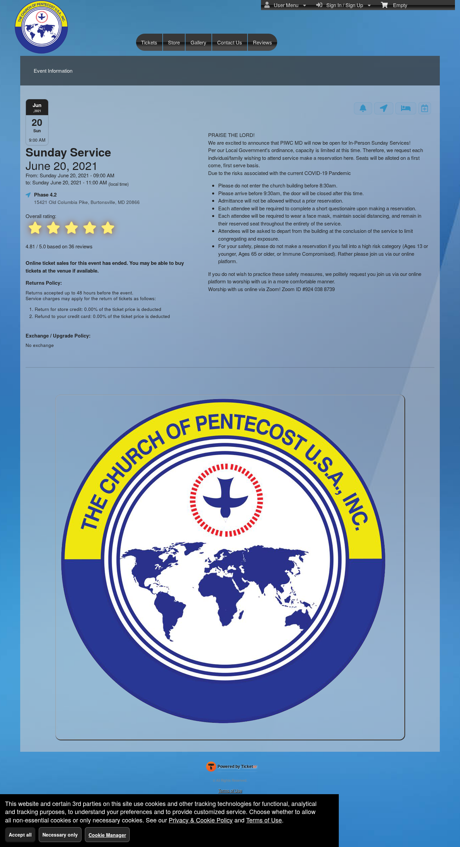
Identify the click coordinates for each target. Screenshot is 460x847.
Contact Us (229, 42)
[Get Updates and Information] (363, 108)
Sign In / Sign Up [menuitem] (343, 4)
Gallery (198, 42)
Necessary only (60, 834)
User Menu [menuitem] (285, 4)
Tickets (149, 42)
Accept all (20, 834)
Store (174, 42)
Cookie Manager (107, 835)
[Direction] (384, 108)
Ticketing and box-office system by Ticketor (232, 768)
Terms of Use (230, 790)
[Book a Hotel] (405, 108)
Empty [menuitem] (397, 4)
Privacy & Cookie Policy (201, 819)
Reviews (262, 42)
